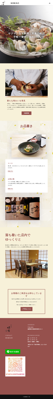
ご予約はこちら (26, 309)
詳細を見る (10, 171)
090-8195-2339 (9, 338)
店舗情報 (26, 113)
